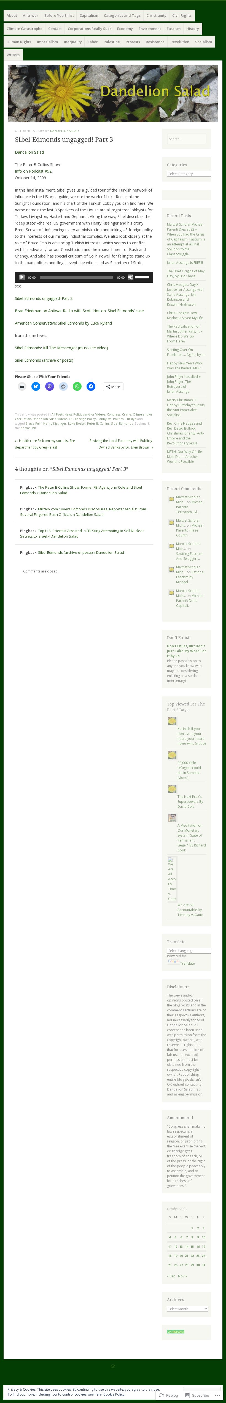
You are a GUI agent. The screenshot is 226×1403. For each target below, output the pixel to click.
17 (203, 1246)
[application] (84, 277)
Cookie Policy (113, 1394)
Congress (113, 414)
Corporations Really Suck (89, 28)
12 (175, 1246)
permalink (28, 428)
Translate (187, 963)
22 (192, 1255)
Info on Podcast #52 (33, 171)
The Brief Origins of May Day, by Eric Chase (186, 273)
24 (203, 1255)
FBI (71, 419)
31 (203, 1265)
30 (198, 1265)
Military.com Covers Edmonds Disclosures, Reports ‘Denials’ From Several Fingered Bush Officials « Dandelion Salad (83, 512)
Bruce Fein (34, 423)
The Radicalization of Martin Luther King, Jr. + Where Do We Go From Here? (185, 334)
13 (181, 1246)
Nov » (182, 1276)
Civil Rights (182, 15)
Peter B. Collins (98, 423)
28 (186, 1265)
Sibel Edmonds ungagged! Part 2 (43, 298)
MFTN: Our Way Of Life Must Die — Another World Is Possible (184, 456)
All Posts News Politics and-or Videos (78, 414)
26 (175, 1265)
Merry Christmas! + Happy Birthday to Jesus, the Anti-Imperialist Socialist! (186, 407)
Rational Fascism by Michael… (190, 577)
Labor (93, 41)
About (12, 15)
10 (203, 1237)
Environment (150, 28)
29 (192, 1265)
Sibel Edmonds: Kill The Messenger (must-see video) (61, 347)
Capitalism (89, 15)
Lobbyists (104, 419)
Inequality (73, 41)
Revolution (180, 41)
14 (186, 1246)
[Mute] (130, 277)
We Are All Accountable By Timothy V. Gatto (190, 910)
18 (169, 1255)
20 (181, 1255)
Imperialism (47, 41)
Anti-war (30, 15)
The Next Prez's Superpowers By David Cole (190, 801)
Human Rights (19, 41)
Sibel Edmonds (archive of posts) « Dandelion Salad (81, 552)
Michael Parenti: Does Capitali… (189, 600)
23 (198, 1255)
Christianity (156, 15)
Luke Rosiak (76, 423)
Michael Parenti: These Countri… (189, 530)
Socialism (203, 41)
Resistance (155, 41)
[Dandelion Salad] (113, 93)
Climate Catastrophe (24, 28)
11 (169, 1246)
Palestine (112, 41)
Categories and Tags (122, 15)
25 (169, 1265)
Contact (55, 28)
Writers (13, 54)
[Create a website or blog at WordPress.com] (113, 1367)
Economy (125, 28)
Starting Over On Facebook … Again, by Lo (186, 352)
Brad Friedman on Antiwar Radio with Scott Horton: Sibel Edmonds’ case (79, 310)
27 (181, 1265)
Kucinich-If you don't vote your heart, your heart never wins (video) (191, 736)
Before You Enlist (59, 15)
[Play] (22, 277)
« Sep (171, 1276)
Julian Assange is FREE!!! (185, 262)
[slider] (142, 277)
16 (198, 1246)
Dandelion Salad (29, 152)
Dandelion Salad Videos (50, 419)
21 (186, 1255)
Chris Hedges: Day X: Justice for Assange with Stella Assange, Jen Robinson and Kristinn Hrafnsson (185, 294)
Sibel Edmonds (122, 423)
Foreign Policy (85, 419)
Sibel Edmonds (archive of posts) (44, 360)
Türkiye (130, 419)
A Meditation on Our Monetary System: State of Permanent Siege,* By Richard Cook (191, 838)
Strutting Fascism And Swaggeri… (189, 556)
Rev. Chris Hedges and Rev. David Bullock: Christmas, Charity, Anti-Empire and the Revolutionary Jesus (185, 433)
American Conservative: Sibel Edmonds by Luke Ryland (63, 323)
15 (192, 1246)
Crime (126, 414)
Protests (133, 41)
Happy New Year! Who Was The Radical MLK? (184, 365)
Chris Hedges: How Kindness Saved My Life (185, 315)
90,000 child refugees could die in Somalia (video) (189, 770)
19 (175, 1255)
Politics (118, 419)
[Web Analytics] (175, 1332)
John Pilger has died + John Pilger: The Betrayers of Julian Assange (184, 384)
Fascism (174, 28)
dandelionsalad (64, 131)
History (192, 28)
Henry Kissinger (54, 423)
